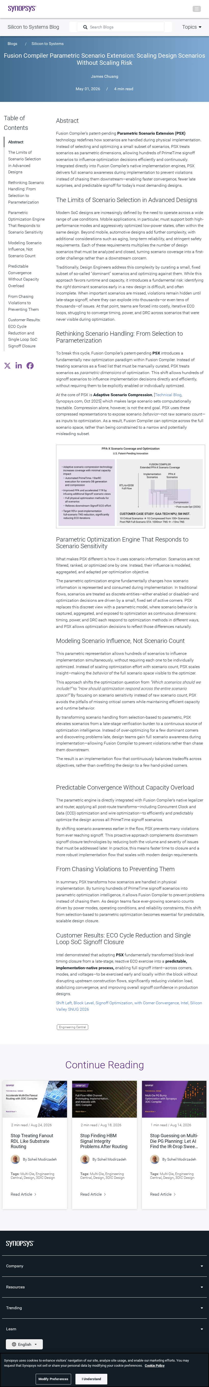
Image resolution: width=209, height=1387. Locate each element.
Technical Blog (168, 394)
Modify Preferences (53, 1379)
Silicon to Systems (48, 43)
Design (29, 1178)
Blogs (12, 43)
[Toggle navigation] (197, 9)
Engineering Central (72, 1027)
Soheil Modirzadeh (42, 1159)
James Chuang (104, 76)
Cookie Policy (155, 1365)
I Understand (91, 1379)
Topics (189, 26)
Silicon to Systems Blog (33, 26)
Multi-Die (27, 1174)
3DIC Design (45, 1178)
